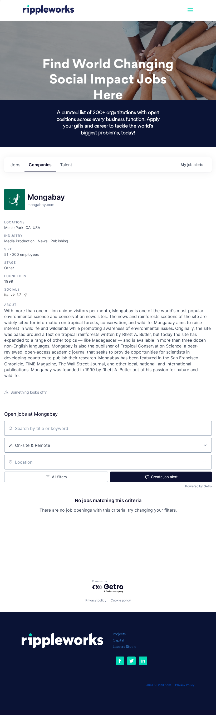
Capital (118, 640)
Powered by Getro (198, 486)
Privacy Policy (184, 685)
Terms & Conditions (158, 685)
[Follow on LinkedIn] (143, 661)
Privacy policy (95, 600)
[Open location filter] (205, 462)
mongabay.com (40, 204)
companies (40, 164)
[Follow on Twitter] (131, 661)
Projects (119, 634)
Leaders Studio (124, 647)
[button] (190, 13)
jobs (15, 164)
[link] (48, 10)
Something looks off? (29, 392)
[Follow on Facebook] (120, 661)
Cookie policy (121, 600)
